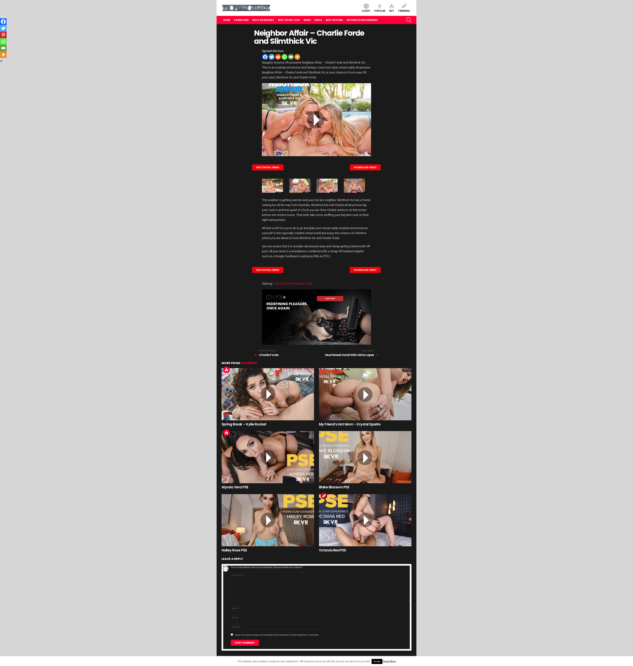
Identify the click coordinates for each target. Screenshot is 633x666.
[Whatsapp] (284, 57)
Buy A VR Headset (263, 20)
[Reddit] (278, 57)
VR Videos (249, 363)
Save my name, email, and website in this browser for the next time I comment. (277, 635)
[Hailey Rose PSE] (268, 520)
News (307, 20)
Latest (366, 11)
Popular (379, 11)
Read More (389, 661)
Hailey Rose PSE (234, 550)
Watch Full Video (267, 167)
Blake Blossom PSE (334, 487)
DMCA (318, 20)
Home (226, 20)
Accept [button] (377, 661)
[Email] (291, 57)
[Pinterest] (3, 35)
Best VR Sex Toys (289, 20)
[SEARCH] (408, 20)
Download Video (365, 167)
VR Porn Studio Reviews (362, 20)
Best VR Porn (334, 20)
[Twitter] (271, 57)
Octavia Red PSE (332, 550)
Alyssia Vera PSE (235, 487)
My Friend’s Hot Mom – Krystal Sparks (350, 424)
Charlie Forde (304, 283)
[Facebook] (265, 57)
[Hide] (1, 61)
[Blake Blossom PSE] (365, 457)
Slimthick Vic (283, 283)
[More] (297, 57)
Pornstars (241, 20)
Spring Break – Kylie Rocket (244, 424)
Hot (391, 11)
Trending (404, 11)
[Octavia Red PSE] (365, 520)
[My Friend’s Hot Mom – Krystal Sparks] (365, 394)
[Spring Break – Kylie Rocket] (268, 394)
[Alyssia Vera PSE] (268, 457)
